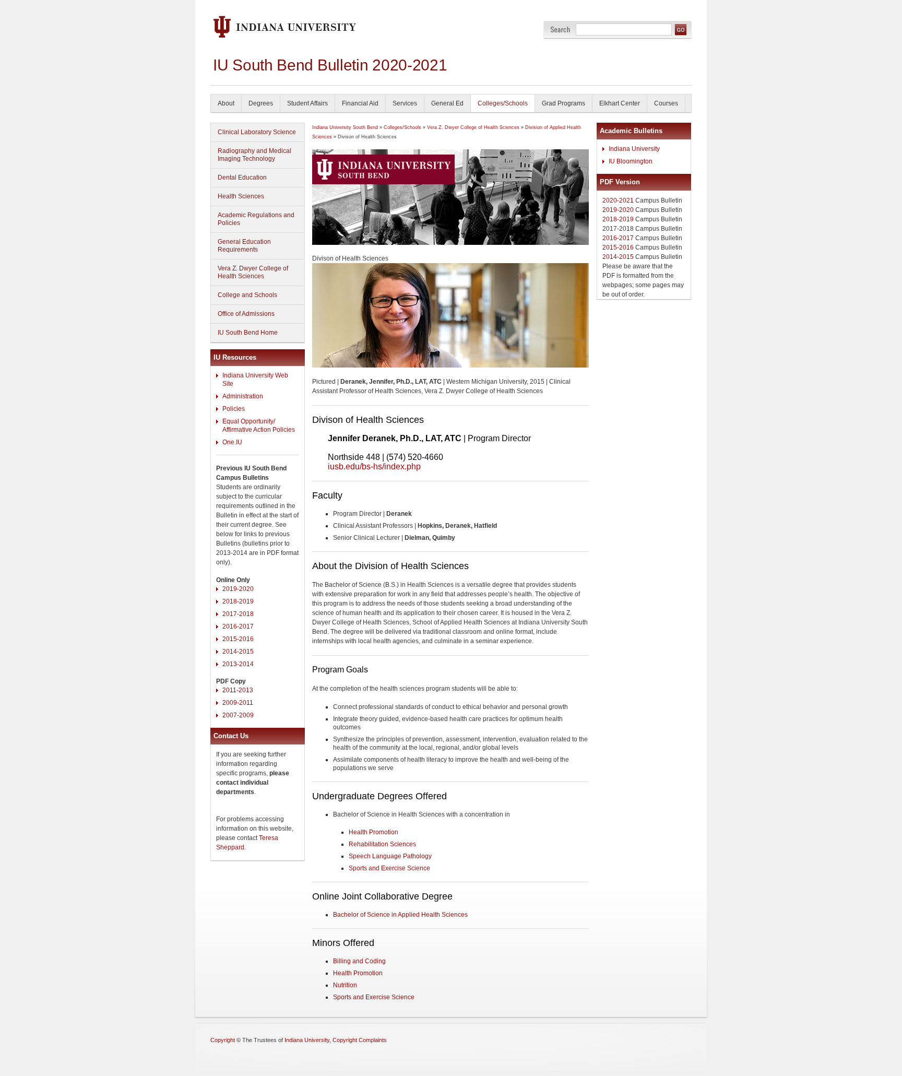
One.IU (232, 442)
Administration (242, 396)
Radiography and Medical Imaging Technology (254, 154)
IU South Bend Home (248, 332)
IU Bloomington (630, 161)
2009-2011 (237, 702)
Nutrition (345, 985)
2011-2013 (237, 690)
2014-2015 (238, 651)
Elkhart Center (619, 103)
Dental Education (242, 177)
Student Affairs (307, 103)
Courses (666, 103)
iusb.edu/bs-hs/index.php (374, 466)
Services (405, 103)
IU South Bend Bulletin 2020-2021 (330, 65)
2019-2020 (238, 589)
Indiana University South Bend (345, 127)
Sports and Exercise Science (389, 868)
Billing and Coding (359, 961)
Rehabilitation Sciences (382, 844)
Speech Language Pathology (390, 856)
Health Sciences (241, 196)
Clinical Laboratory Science (257, 132)
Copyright (222, 1040)
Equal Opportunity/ (248, 421)
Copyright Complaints (360, 1040)
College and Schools (247, 295)
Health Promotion (373, 832)
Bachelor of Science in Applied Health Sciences (400, 914)
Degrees (260, 103)
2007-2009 (238, 715)
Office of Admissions (246, 313)
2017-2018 (238, 614)
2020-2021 (618, 200)
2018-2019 (238, 601)
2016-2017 (238, 626)
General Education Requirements (244, 245)
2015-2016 (238, 639)
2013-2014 (238, 664)
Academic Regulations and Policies (256, 219)
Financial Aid (360, 103)
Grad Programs (563, 103)
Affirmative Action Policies (258, 429)
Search (560, 29)
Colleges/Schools (503, 103)
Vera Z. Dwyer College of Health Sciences (253, 272)
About (226, 103)
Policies (233, 408)
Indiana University (634, 148)
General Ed (447, 103)
